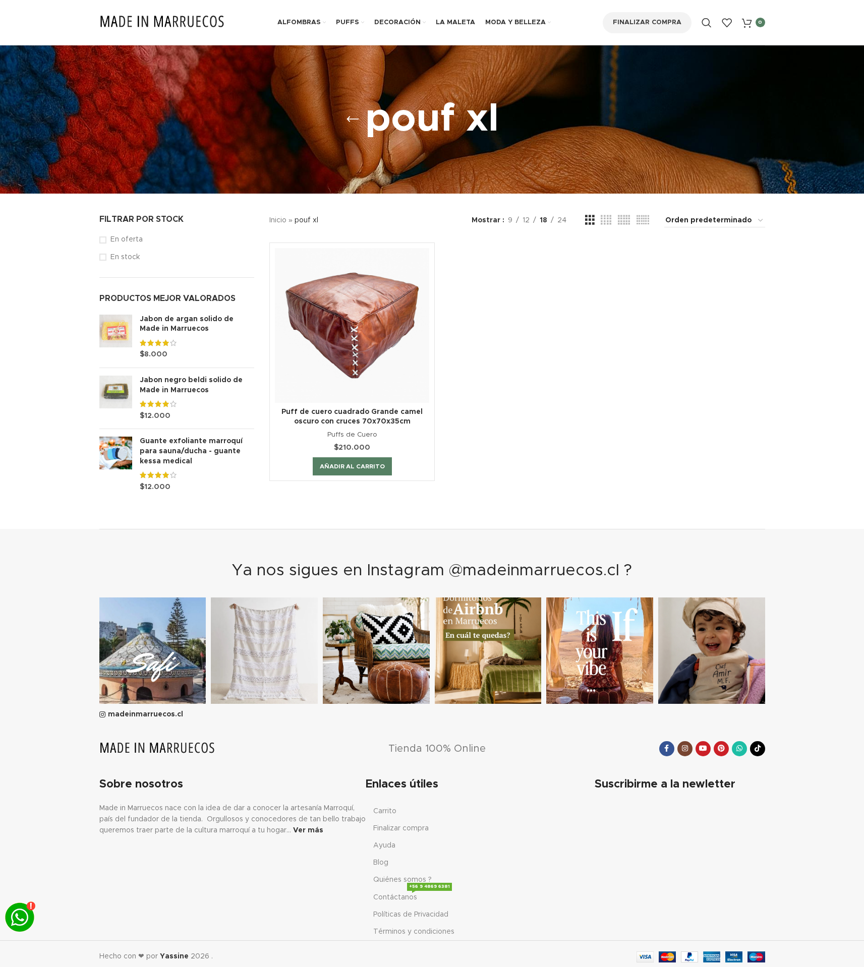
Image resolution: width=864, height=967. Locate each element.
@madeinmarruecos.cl (534, 571)
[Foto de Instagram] (152, 650)
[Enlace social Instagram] (685, 748)
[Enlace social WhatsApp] (739, 748)
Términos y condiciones (413, 931)
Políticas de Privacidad (410, 914)
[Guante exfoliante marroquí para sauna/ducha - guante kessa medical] (115, 464)
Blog (380, 862)
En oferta (126, 239)
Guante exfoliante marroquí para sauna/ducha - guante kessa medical (191, 451)
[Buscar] (707, 23)
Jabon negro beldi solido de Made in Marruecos (191, 385)
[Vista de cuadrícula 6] (643, 220)
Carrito (384, 811)
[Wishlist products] (727, 23)
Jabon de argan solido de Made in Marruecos (187, 324)
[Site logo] (162, 22)
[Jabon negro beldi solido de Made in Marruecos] (115, 398)
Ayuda (384, 845)
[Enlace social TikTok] (757, 748)
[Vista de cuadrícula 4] (606, 220)
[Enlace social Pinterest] (721, 748)
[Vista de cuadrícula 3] (590, 220)
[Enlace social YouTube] (703, 748)
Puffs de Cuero (352, 434)
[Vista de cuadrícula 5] (624, 220)
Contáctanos (411, 895)
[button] (352, 466)
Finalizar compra (647, 22)
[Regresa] (352, 119)
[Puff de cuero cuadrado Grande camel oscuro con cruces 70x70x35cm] (352, 325)
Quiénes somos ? (402, 879)
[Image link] (157, 748)
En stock (125, 257)
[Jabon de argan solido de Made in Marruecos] (115, 337)
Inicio (277, 220)
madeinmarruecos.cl (145, 714)
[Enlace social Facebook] (666, 748)
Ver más (308, 830)
